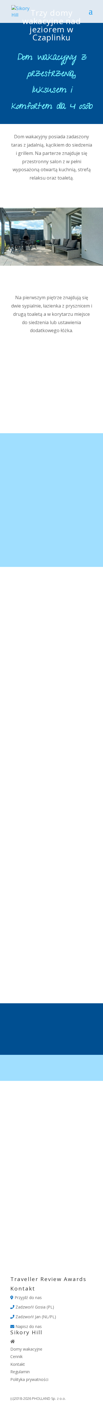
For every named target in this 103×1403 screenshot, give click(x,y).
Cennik (16, 1356)
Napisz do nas (28, 1326)
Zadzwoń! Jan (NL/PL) (35, 1316)
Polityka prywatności (29, 1379)
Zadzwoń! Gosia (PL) (34, 1307)
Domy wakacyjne (26, 1349)
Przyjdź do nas (27, 1297)
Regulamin (20, 1371)
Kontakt (17, 1364)
